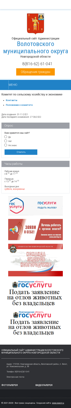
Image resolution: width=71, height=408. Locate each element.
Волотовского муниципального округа (35, 47)
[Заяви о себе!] (35, 230)
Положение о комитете (19, 105)
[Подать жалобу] (35, 206)
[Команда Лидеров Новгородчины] (35, 260)
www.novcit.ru (58, 403)
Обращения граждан (35, 72)
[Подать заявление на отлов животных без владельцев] (35, 325)
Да (9, 137)
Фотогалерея (9, 385)
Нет (10, 141)
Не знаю (12, 145)
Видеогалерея (44, 385)
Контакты (11, 100)
